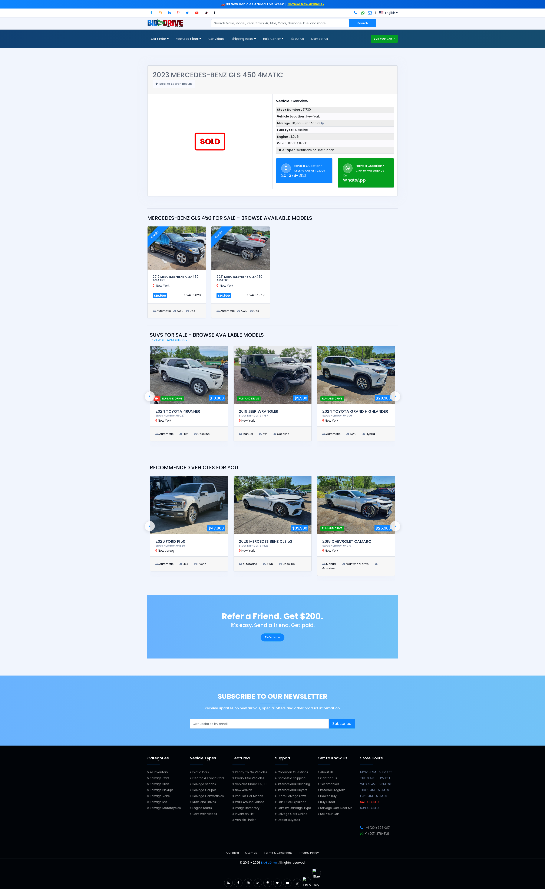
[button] (151, 12)
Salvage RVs (158, 802)
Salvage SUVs (159, 784)
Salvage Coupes (204, 790)
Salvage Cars (159, 778)
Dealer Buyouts (288, 820)
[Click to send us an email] (370, 13)
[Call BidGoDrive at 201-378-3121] (356, 13)
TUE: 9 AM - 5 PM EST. (375, 778)
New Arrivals (243, 790)
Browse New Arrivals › (306, 4)
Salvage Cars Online (292, 814)
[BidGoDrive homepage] (166, 25)
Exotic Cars (200, 772)
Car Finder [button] (159, 39)
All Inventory (158, 772)
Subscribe (341, 723)
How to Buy (328, 796)
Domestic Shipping (291, 778)
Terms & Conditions (278, 853)
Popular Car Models (249, 796)
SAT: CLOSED (369, 802)
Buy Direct (327, 802)
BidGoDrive (269, 862)
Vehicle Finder (245, 820)
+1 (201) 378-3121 (378, 828)
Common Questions (292, 772)
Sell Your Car (383, 39)
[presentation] (150, 396)
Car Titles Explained (291, 802)
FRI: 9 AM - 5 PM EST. (375, 796)
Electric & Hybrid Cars (208, 778)
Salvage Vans (159, 796)
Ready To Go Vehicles (250, 772)
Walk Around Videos (249, 802)
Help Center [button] (272, 39)
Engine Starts (202, 808)
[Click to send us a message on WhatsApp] (363, 13)
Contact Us (319, 39)
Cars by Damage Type (294, 808)
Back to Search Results (175, 84)
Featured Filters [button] (187, 39)
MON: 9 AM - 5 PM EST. (376, 772)
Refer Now (272, 637)
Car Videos (216, 39)
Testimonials (329, 784)
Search (362, 23)
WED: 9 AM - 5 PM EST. (376, 784)
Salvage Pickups (161, 790)
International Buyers (292, 790)
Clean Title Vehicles (249, 778)
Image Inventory (247, 808)
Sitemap (251, 853)
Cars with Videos (204, 814)
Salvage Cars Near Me (336, 808)
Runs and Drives (204, 802)
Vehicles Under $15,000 (251, 784)
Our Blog (232, 853)
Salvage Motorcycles (165, 808)
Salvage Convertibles (208, 796)
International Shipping (293, 784)
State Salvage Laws (291, 796)
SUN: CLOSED (369, 808)
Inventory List (244, 814)
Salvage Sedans (204, 784)
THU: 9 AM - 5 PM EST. (376, 790)
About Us (297, 39)
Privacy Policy (309, 853)
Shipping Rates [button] (243, 39)
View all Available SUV (170, 340)
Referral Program (332, 790)
